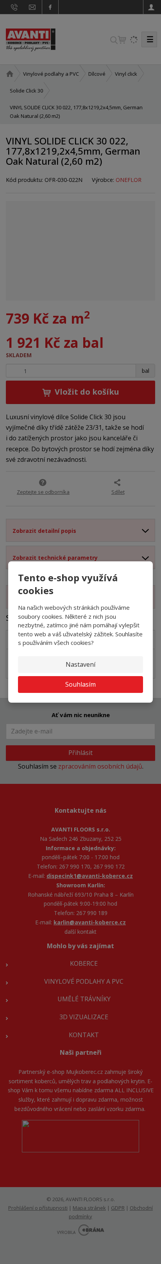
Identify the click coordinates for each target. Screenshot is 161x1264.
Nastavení (80, 664)
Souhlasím (80, 684)
